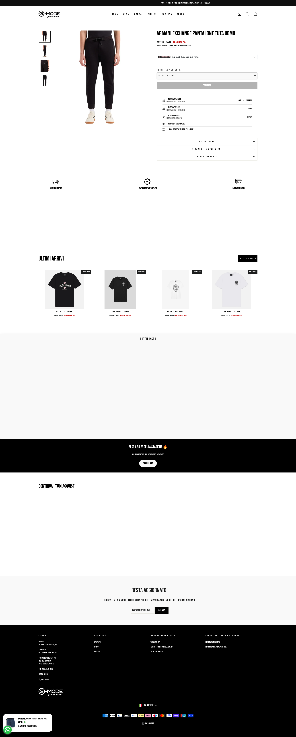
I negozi (97, 651)
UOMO (126, 13)
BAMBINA (167, 13)
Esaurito (207, 85)
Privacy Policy (154, 642)
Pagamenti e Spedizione (207, 149)
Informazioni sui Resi (212, 642)
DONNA (138, 13)
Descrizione (207, 141)
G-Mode (96, 647)
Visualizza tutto (248, 258)
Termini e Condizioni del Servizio (161, 647)
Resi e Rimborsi (207, 156)
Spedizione (172, 46)
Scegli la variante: (169, 70)
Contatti (97, 642)
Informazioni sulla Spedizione (215, 647)
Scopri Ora (148, 463)
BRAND (180, 13)
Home (115, 13)
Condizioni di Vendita (157, 651)
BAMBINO (151, 13)
